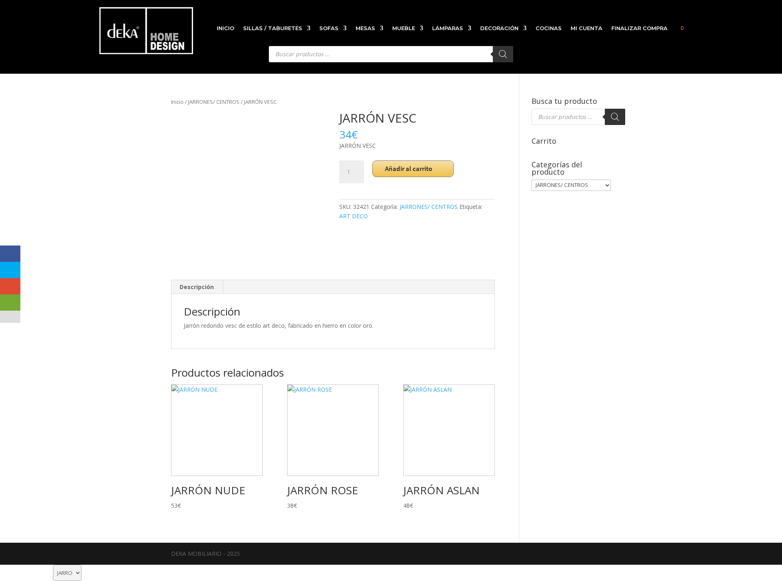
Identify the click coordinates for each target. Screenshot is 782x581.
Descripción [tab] (197, 287)
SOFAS (328, 28)
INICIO (225, 28)
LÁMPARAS (447, 28)
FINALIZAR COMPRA (639, 28)
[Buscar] (615, 117)
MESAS (365, 28)
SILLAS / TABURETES (272, 28)
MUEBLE (403, 28)
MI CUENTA (586, 28)
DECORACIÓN (499, 28)
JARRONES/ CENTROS (213, 101)
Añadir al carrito (408, 168)
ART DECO (353, 216)
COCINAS (549, 28)
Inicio (177, 101)
